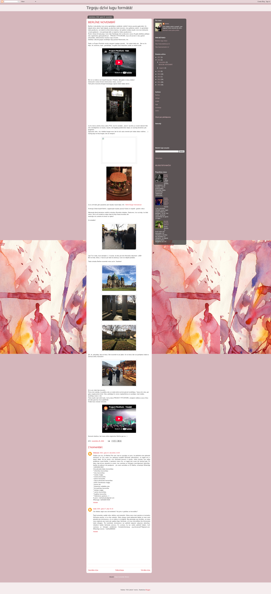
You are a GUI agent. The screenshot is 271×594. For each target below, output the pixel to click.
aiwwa (167, 23)
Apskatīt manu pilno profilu (171, 30)
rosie (94, 509)
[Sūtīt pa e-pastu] (112, 441)
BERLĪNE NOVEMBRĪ (165, 64)
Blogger (148, 590)
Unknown (96, 453)
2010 (159, 85)
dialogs (157, 98)
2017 (159, 57)
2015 (159, 71)
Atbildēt (95, 502)
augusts (162, 68)
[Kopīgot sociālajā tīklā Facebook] (119, 441)
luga (156, 104)
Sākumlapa (119, 570)
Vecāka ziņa (145, 570)
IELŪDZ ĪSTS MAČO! (163, 165)
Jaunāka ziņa (93, 570)
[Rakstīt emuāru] (114, 441)
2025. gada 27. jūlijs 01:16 (105, 509)
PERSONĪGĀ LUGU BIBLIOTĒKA (166, 202)
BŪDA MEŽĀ (166, 176)
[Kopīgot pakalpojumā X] (116, 441)
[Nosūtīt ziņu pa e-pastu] (108, 441)
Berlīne (157, 95)
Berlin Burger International (133, 205)
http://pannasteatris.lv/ (162, 47)
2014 (159, 74)
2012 (159, 79)
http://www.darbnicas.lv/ (162, 44)
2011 (159, 82)
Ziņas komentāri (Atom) (122, 577)
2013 (159, 77)
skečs (157, 111)
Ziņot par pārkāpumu (163, 117)
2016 (159, 60)
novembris (162, 62)
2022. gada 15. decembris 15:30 (110, 453)
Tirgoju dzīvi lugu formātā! (109, 8)
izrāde (157, 101)
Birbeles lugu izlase (161, 41)
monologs (158, 107)
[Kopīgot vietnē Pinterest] (121, 441)
